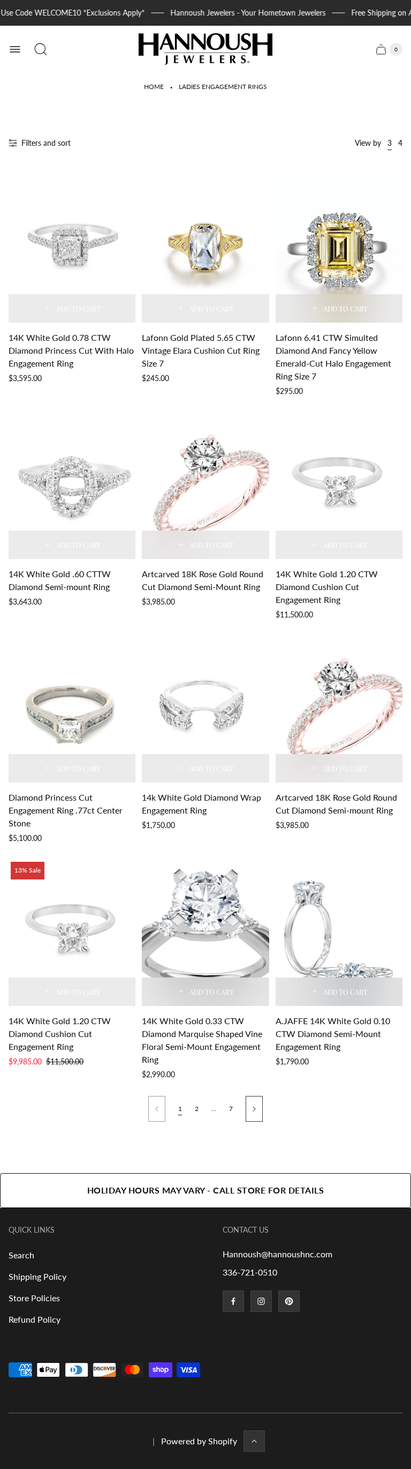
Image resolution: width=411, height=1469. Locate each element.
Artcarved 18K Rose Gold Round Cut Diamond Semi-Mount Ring (202, 580)
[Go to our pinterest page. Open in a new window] (289, 1301)
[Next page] (254, 1109)
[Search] (40, 49)
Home (154, 87)
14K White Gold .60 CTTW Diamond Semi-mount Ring (60, 580)
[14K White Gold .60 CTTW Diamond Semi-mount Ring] (72, 486)
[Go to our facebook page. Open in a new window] (233, 1301)
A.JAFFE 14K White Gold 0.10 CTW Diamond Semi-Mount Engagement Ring (333, 1034)
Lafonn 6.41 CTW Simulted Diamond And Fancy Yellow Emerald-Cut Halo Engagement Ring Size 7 (333, 356)
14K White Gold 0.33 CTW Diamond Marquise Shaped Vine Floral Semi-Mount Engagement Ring (202, 1040)
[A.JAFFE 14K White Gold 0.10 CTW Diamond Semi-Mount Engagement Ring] (339, 933)
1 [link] (180, 1109)
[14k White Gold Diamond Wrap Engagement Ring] (205, 709)
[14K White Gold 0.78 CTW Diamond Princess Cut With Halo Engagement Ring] (72, 249)
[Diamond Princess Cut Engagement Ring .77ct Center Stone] (72, 709)
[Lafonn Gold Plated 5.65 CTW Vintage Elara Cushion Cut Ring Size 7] (205, 249)
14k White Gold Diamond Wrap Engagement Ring (201, 803)
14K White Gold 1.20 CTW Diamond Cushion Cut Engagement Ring (327, 587)
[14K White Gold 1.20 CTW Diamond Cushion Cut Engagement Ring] (339, 486)
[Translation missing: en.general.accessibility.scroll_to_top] (254, 1441)
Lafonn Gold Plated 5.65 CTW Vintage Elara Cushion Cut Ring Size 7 (201, 350)
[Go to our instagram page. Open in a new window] (261, 1301)
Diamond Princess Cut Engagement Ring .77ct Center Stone (66, 810)
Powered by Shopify (199, 1441)
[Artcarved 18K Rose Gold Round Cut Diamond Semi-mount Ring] (339, 709)
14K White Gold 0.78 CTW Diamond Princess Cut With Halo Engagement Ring (71, 350)
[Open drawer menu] (15, 49)
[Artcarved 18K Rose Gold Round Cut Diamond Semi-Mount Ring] (205, 486)
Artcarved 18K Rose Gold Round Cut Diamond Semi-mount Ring (336, 803)
